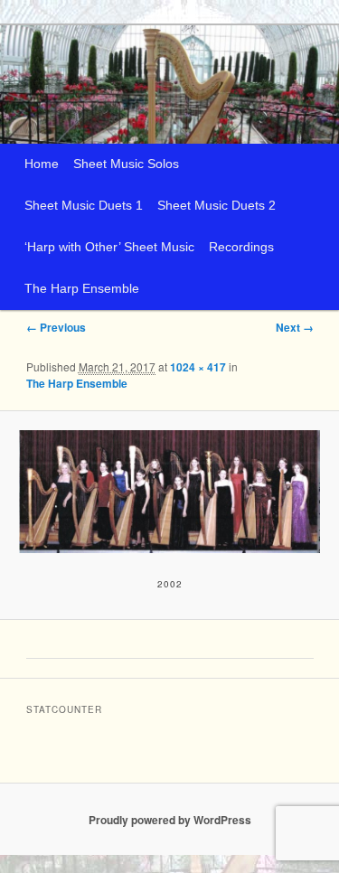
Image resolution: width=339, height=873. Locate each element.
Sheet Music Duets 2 (216, 205)
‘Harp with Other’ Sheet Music (109, 247)
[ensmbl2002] (169, 491)
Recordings (241, 247)
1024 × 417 (198, 367)
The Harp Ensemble (81, 289)
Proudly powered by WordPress (170, 820)
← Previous (56, 327)
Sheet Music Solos (126, 164)
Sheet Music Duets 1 (83, 205)
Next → (295, 327)
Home (41, 164)
